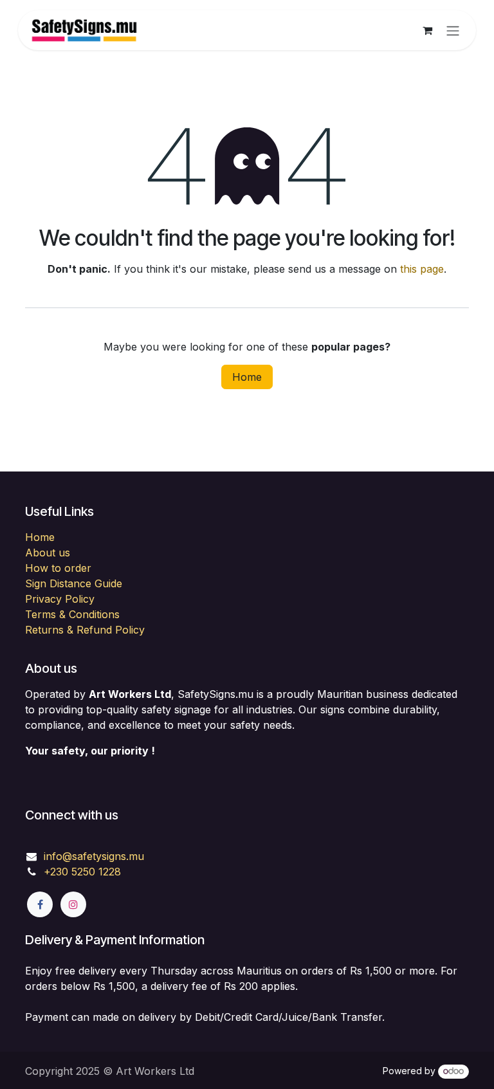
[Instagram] (73, 904)
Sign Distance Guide (73, 583)
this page (422, 268)
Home (247, 377)
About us (47, 552)
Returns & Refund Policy (85, 629)
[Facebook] (40, 904)
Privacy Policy (60, 598)
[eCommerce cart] (427, 30)
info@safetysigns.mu (94, 856)
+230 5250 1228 (82, 871)
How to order (58, 568)
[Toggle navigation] (453, 30)
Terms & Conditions (72, 614)
